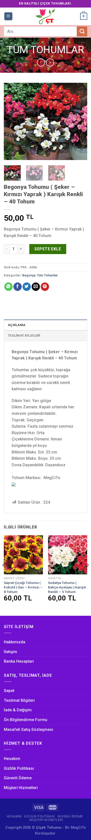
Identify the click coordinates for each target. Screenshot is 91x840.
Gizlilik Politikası (19, 768)
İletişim (10, 651)
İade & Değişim (18, 710)
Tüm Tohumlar (45, 50)
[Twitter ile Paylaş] (26, 286)
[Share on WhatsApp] (8, 286)
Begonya (28, 275)
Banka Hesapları (19, 661)
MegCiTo (78, 827)
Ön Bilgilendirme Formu (25, 719)
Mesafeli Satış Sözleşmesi (28, 729)
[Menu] (8, 16)
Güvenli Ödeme (18, 778)
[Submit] (82, 31)
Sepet (9, 690)
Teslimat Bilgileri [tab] (24, 335)
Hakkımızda (14, 642)
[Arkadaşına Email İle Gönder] (36, 286)
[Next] (79, 121)
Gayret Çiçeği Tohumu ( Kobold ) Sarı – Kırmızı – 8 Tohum (23, 587)
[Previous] (11, 121)
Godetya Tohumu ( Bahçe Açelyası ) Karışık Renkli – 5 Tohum (67, 587)
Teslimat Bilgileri (19, 700)
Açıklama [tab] (16, 325)
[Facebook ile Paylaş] (17, 286)
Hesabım (12, 758)
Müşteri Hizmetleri (21, 787)
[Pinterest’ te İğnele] (45, 286)
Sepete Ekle (47, 249)
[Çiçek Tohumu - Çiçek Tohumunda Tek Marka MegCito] (45, 16)
